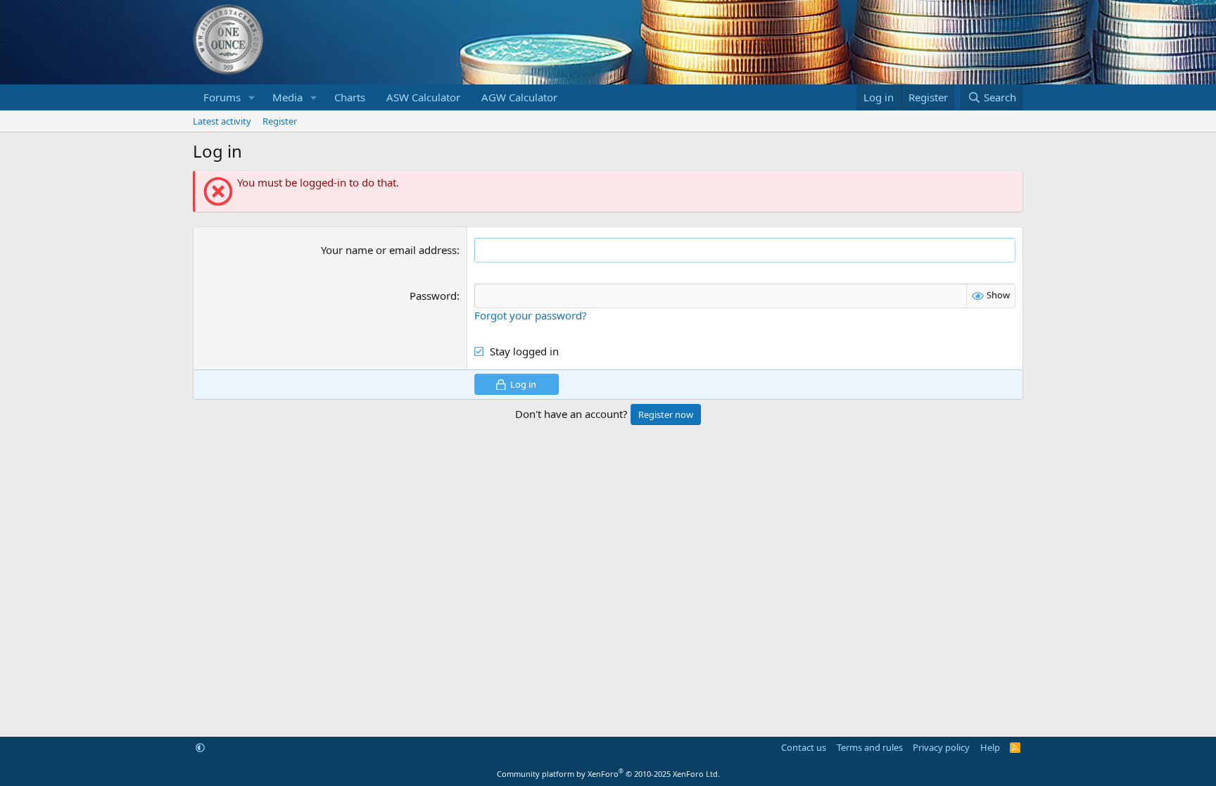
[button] (252, 97)
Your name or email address (389, 250)
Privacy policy (941, 747)
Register (279, 121)
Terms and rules (870, 747)
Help (990, 747)
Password (433, 296)
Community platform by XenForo (608, 773)
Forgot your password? (530, 315)
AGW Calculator (519, 97)
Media (287, 97)
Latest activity (222, 121)
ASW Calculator (423, 97)
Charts (349, 97)
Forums (222, 97)
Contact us (803, 747)
